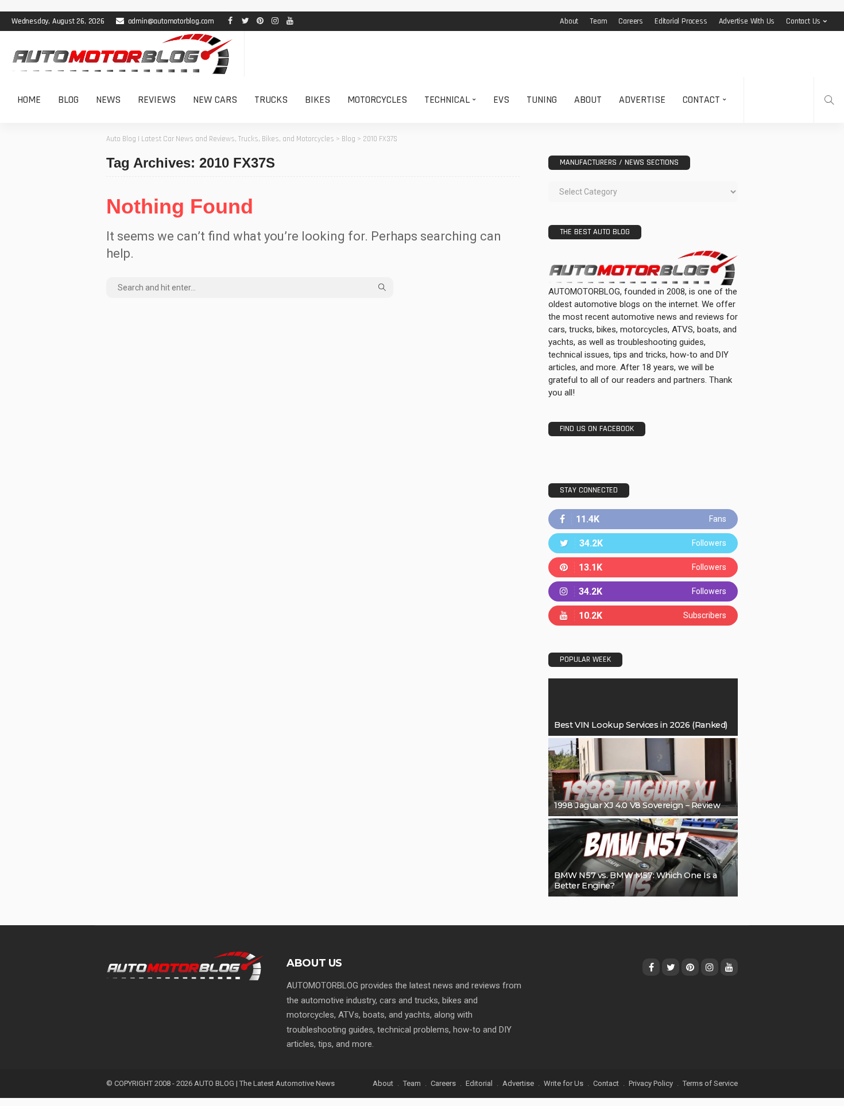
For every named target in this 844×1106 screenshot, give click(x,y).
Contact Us (803, 21)
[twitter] (643, 543)
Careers (630, 21)
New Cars (215, 99)
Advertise (642, 99)
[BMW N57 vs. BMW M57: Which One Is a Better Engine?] (643, 857)
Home (29, 99)
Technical (447, 99)
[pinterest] (643, 567)
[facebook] (643, 519)
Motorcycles (377, 99)
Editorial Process (681, 21)
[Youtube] (643, 616)
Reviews (157, 99)
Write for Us (563, 1083)
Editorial (479, 1083)
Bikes (317, 99)
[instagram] (643, 591)
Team (598, 21)
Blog (68, 99)
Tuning (541, 99)
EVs (501, 99)
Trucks (271, 99)
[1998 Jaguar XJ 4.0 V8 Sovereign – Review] (643, 777)
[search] (829, 100)
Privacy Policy (651, 1083)
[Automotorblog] (122, 54)
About (569, 21)
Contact (701, 99)
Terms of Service (710, 1083)
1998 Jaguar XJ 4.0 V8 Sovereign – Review (637, 805)
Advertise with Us (747, 21)
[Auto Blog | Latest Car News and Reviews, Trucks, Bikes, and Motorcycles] (185, 965)
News (108, 99)
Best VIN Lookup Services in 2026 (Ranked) (640, 725)
